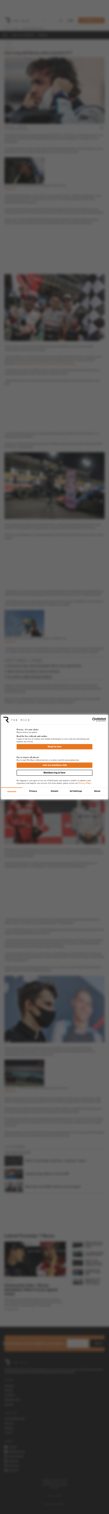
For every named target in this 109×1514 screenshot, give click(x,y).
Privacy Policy (85, 783)
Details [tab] (54, 791)
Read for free (54, 746)
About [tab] (97, 791)
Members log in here (54, 772)
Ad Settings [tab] (76, 791)
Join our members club (54, 765)
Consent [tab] (11, 791)
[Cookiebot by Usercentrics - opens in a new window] (94, 720)
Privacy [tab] (33, 791)
